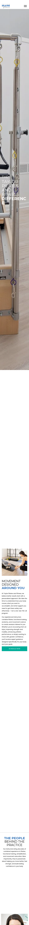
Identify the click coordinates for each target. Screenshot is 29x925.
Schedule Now (14, 649)
